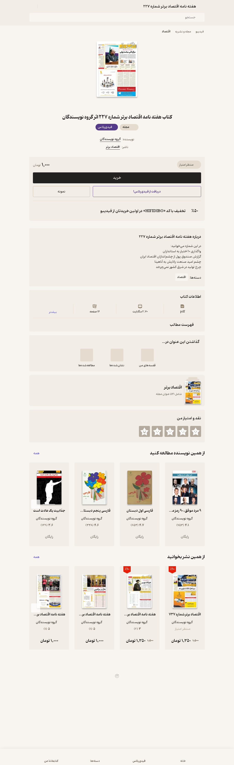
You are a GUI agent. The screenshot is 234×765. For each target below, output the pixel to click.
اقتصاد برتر (113, 147)
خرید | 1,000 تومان (60, 759)
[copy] (37, 210)
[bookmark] (128, 105)
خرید (117, 178)
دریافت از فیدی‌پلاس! (147, 191)
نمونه (61, 191)
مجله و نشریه (183, 31)
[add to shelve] (147, 355)
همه (36, 453)
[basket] (43, 6)
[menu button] (32, 6)
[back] (202, 6)
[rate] (195, 431)
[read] (86, 355)
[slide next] (35, 504)
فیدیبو (200, 31)
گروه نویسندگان (110, 139)
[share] (106, 105)
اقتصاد (166, 31)
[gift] (117, 105)
